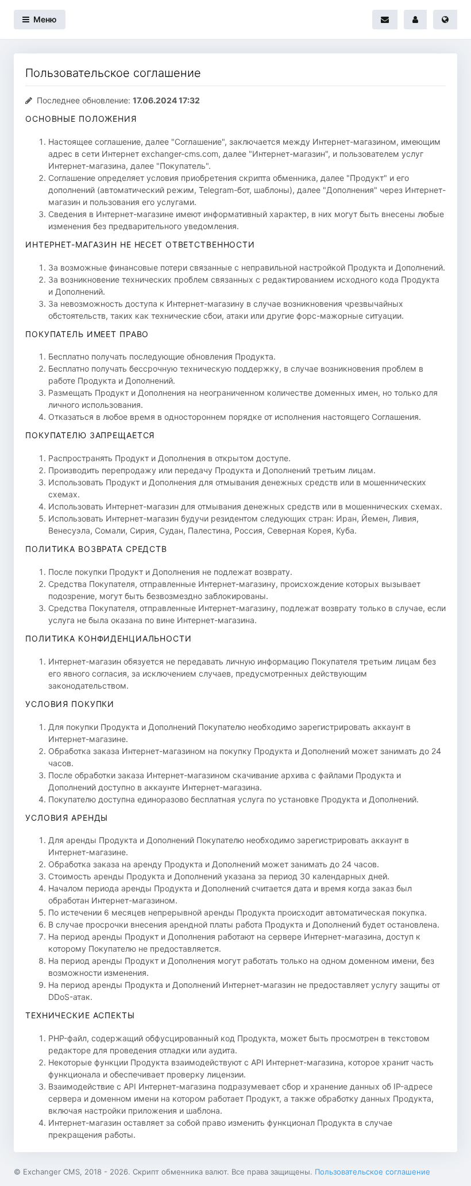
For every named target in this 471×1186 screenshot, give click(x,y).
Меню (44, 19)
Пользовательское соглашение (372, 1171)
